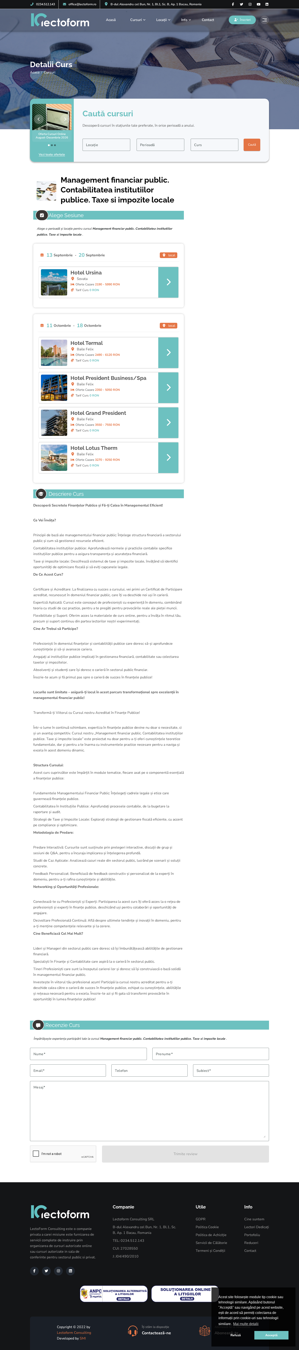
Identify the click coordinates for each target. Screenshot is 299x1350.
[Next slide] (65, 119)
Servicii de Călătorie (211, 1242)
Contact (208, 19)
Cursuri (136, 19)
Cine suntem (254, 1219)
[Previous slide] (39, 119)
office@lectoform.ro (82, 4)
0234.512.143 (45, 4)
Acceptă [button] (271, 1335)
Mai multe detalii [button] (246, 1324)
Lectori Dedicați (256, 1227)
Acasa (34, 72)
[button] (108, 282)
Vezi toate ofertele (52, 154)
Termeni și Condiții (210, 1250)
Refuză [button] (235, 1335)
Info (184, 19)
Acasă (111, 19)
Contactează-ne (156, 1333)
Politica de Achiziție (211, 1235)
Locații (161, 19)
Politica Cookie (207, 1227)
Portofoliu (252, 1235)
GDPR (201, 1219)
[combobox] (106, 144)
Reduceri (251, 1242)
